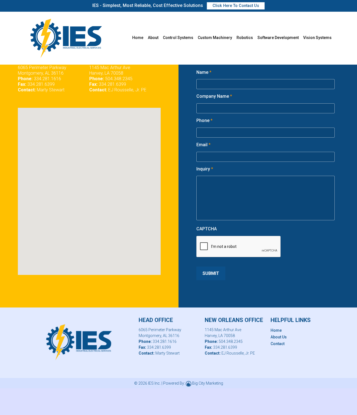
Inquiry (204, 169)
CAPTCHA (206, 228)
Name (203, 72)
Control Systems (178, 37)
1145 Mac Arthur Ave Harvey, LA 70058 (109, 70)
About (153, 37)
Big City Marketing (207, 383)
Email (203, 144)
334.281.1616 (47, 78)
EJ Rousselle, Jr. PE (127, 89)
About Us (279, 337)
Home (137, 37)
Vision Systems (317, 37)
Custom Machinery (215, 37)
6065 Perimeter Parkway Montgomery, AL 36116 (42, 70)
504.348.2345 (118, 78)
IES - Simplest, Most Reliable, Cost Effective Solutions (175, 5)
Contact (277, 343)
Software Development (278, 37)
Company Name (214, 96)
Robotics (245, 37)
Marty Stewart (50, 89)
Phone (204, 120)
